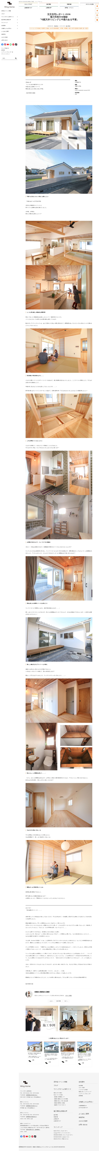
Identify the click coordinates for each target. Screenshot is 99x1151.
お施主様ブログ (28, 7)
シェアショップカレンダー (6, 51)
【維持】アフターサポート (60, 1105)
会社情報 (81, 1085)
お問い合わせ (4, 40)
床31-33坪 (71, 28)
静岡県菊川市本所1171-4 (31, 1105)
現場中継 (69, 4)
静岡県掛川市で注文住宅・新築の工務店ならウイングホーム (34, 1147)
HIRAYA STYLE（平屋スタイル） (61, 1139)
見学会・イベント (69, 7)
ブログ (2, 13)
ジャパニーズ (33, 28)
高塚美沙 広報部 (42, 992)
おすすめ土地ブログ (83, 1107)
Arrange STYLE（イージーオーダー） (62, 1132)
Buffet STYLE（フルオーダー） (61, 1130)
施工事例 (49, 4)
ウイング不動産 (4, 48)
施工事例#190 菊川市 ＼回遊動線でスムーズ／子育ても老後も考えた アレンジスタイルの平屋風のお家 (84, 1055)
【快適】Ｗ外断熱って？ (59, 1096)
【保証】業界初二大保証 (59, 1102)
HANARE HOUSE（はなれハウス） (62, 1136)
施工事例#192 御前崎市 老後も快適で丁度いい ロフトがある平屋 (51, 1055)
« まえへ (51, 1001)
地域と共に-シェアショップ (85, 1091)
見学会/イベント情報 (6, 10)
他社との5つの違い (58, 1092)
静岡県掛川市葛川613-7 (31, 1116)
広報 (33, 1060)
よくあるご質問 (5, 31)
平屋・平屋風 (64, 28)
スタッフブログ (28, 4)
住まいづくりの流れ (58, 1094)
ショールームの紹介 (83, 1089)
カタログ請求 (4, 37)
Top (95, 1147)
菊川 (87, 28)
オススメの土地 (89, 4)
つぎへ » (66, 1001)
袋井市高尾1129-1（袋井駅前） (33, 1129)
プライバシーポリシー (5, 53)
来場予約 (3, 34)
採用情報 (3, 50)
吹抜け (39, 28)
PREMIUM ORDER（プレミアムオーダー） (63, 1134)
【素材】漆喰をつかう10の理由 (61, 1098)
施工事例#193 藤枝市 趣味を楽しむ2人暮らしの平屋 (34, 1054)
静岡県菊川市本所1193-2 (31, 1095)
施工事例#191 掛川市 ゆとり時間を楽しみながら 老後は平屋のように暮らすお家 (67, 1054)
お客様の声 (48, 7)
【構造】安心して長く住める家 (61, 1100)
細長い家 (82, 28)
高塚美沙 (56, 26)
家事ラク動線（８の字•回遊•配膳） (51, 28)
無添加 (76, 28)
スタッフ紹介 (68, 995)
